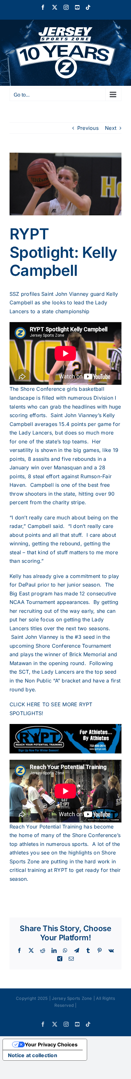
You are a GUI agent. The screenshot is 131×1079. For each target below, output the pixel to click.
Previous (88, 128)
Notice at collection (32, 1055)
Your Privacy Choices (51, 1044)
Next (110, 128)
